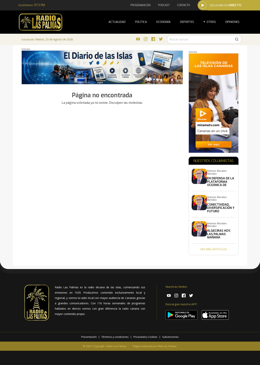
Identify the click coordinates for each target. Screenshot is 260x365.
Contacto (183, 5)
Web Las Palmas (167, 346)
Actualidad (117, 22)
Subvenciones (170, 337)
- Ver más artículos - (214, 249)
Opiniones (232, 22)
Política (141, 22)
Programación (140, 5)
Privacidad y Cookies (145, 337)
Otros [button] (210, 22)
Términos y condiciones (115, 337)
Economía (163, 22)
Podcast (164, 5)
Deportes (187, 22)
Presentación (89, 337)
